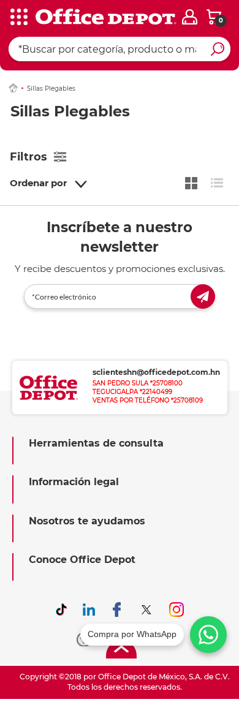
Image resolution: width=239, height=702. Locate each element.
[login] (189, 17)
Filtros (28, 157)
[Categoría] (18, 17)
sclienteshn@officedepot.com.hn (156, 372)
